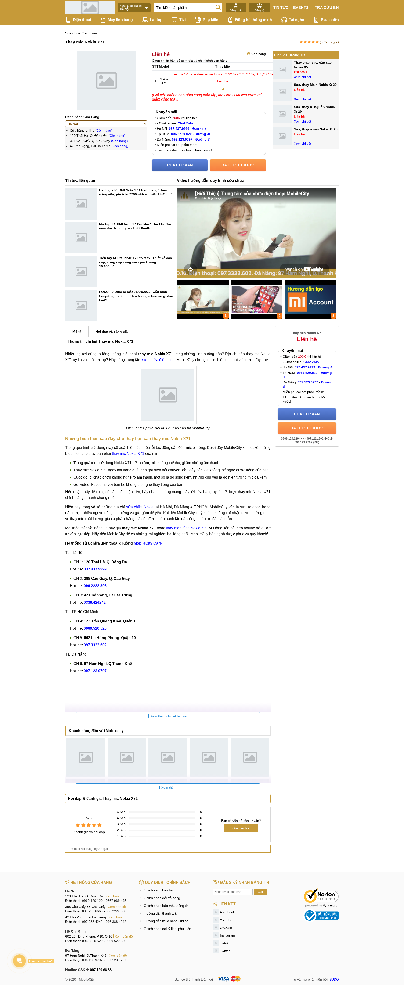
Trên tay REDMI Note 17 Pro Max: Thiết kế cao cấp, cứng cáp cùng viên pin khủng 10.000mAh (135, 262)
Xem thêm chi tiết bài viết (168, 716)
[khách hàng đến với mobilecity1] (85, 757)
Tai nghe (296, 20)
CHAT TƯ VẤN (180, 165)
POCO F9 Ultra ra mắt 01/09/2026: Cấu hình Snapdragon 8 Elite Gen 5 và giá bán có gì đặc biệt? (136, 296)
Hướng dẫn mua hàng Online (166, 921)
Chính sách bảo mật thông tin (166, 906)
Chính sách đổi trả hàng (162, 898)
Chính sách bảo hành (160, 890)
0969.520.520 (92, 941)
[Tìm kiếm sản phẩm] (218, 7)
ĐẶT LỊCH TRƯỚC (237, 165)
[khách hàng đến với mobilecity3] (167, 757)
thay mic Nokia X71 (128, 453)
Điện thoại (82, 20)
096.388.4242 (116, 922)
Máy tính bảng (120, 20)
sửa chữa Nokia (140, 507)
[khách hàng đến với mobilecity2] (127, 757)
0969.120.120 (92, 900)
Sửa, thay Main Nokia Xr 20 (315, 85)
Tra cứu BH (327, 8)
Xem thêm (168, 787)
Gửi (260, 892)
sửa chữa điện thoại (159, 360)
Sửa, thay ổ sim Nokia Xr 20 (316, 129)
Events (301, 8)
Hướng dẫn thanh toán (161, 913)
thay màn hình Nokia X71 (187, 528)
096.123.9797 (92, 960)
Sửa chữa (330, 20)
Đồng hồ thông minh (253, 20)
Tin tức (281, 8)
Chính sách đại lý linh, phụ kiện (167, 929)
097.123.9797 (116, 960)
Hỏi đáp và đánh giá (112, 331)
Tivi (182, 20)
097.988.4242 (92, 922)
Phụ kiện (210, 20)
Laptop (156, 20)
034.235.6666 (92, 911)
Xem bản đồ (114, 896)
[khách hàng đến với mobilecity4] (209, 757)
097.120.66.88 (101, 970)
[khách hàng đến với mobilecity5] (250, 757)
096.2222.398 (116, 911)
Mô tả (76, 331)
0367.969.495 (116, 900)
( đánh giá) (329, 42)
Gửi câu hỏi (240, 828)
